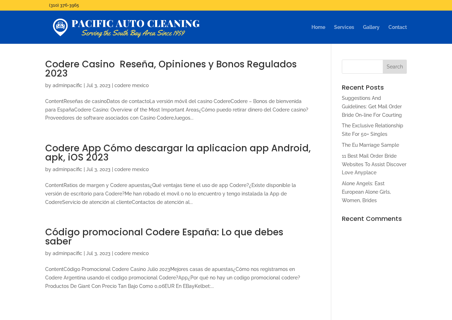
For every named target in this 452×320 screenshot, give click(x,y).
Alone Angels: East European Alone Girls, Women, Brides (366, 192)
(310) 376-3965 (64, 5)
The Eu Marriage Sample (370, 145)
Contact (397, 27)
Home (318, 27)
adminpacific (67, 85)
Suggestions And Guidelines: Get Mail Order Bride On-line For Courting (372, 106)
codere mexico (131, 85)
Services (344, 27)
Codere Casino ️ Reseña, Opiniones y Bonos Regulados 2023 (171, 69)
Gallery (371, 27)
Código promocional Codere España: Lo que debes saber (164, 237)
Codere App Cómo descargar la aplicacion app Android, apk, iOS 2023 (178, 153)
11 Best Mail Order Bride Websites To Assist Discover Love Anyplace (374, 164)
